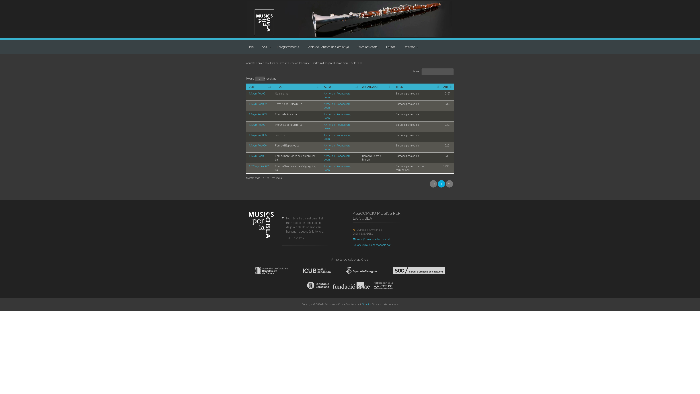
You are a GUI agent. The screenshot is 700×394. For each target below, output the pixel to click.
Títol (278, 86)
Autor (328, 86)
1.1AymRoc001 (258, 93)
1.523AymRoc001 (259, 166)
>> (449, 183)
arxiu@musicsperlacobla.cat (373, 245)
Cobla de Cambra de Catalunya (328, 47)
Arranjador (370, 86)
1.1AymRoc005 (258, 135)
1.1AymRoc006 (258, 145)
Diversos (409, 47)
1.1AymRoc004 (258, 124)
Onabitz (366, 304)
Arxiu (265, 47)
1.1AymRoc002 (258, 104)
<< (433, 183)
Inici (251, 47)
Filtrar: (416, 71)
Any (445, 86)
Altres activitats (367, 47)
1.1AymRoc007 (258, 155)
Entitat (390, 47)
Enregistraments (288, 47)
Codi (251, 86)
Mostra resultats (261, 78)
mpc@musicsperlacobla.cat (373, 239)
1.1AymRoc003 (258, 114)
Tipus (399, 86)
